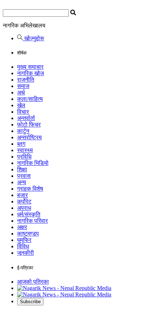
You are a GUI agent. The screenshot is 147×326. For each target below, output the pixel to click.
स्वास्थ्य (25, 150)
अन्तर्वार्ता (26, 118)
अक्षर (22, 227)
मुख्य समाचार (30, 67)
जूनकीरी (25, 253)
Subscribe (30, 301)
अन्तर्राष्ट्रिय (29, 137)
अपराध (24, 208)
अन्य (21, 182)
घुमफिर (24, 240)
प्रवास (24, 176)
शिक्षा (22, 169)
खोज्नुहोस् (33, 38)
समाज (23, 86)
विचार (23, 112)
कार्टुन (23, 131)
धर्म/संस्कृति (28, 214)
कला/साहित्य (30, 99)
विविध (23, 246)
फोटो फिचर (29, 124)
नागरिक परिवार (32, 221)
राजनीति (25, 80)
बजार (22, 195)
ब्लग (21, 144)
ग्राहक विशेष (30, 189)
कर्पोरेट (24, 201)
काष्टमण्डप (28, 234)
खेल (21, 105)
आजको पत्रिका (33, 282)
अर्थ (21, 92)
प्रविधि (24, 157)
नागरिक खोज (30, 73)
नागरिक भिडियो (33, 163)
